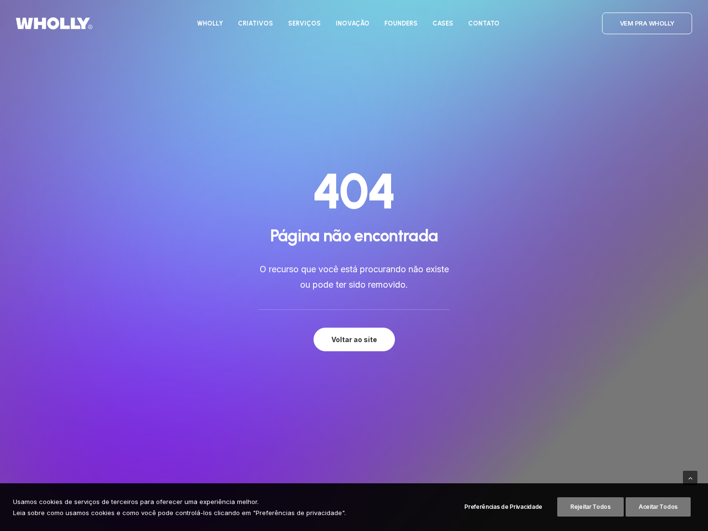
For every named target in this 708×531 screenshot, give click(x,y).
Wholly (210, 23)
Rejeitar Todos (590, 506)
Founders (401, 23)
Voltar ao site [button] (354, 339)
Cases (443, 23)
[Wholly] (54, 23)
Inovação (352, 23)
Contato (483, 23)
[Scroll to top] (690, 477)
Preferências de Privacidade (503, 506)
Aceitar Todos (658, 506)
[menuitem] (210, 23)
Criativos (255, 23)
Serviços (304, 23)
